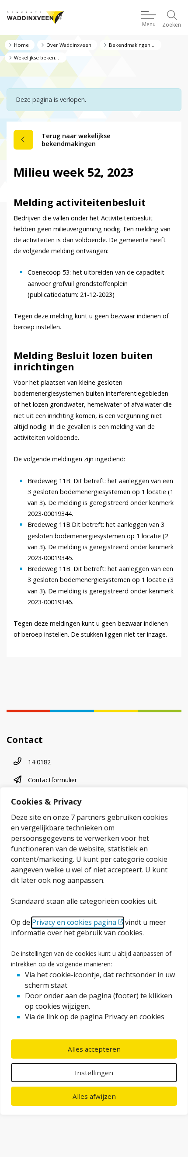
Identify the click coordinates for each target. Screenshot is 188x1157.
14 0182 (39, 762)
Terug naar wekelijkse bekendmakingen (76, 140)
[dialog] (94, 951)
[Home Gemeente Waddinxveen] (35, 17)
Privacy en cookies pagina (74, 922)
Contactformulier (52, 780)
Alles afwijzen (94, 1096)
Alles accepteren (94, 1049)
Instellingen (94, 1072)
